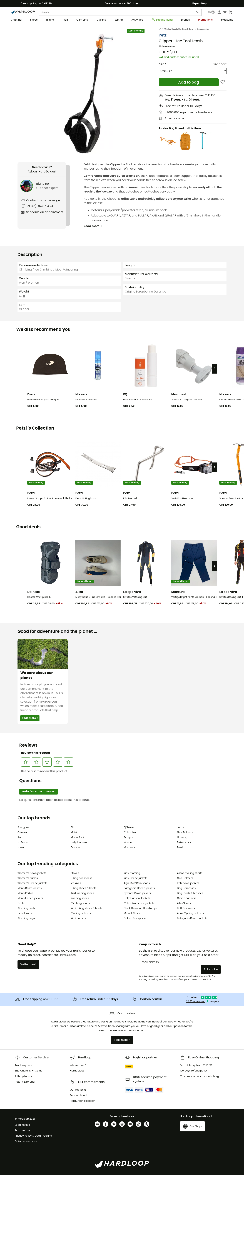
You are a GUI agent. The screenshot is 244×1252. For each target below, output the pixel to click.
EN (209, 12)
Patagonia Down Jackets (192, 918)
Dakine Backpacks (135, 918)
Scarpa (128, 837)
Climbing (82, 20)
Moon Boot (77, 837)
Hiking (50, 20)
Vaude (128, 842)
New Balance (185, 832)
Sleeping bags (26, 918)
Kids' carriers (78, 918)
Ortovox (22, 832)
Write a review (167, 46)
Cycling (101, 20)
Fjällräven (129, 827)
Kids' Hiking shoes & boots (86, 908)
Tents (21, 903)
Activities (137, 20)
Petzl (163, 35)
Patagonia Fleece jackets (139, 888)
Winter (119, 20)
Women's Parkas (28, 878)
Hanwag (182, 837)
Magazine (227, 20)
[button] (88, 93)
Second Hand (164, 20)
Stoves (75, 873)
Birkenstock (184, 842)
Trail (65, 20)
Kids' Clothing (132, 873)
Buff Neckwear (186, 908)
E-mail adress (149, 962)
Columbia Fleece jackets (139, 903)
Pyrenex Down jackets (137, 893)
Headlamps (25, 913)
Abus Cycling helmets (190, 913)
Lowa (21, 847)
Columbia (130, 832)
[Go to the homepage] (161, 29)
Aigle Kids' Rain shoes (137, 883)
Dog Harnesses (186, 888)
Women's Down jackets (32, 873)
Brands (185, 20)
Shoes (34, 20)
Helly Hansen (79, 842)
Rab (20, 837)
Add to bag (188, 82)
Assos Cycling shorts (189, 873)
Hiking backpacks (81, 878)
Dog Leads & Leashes (190, 893)
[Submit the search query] (198, 12)
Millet (74, 832)
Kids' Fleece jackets (135, 878)
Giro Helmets (185, 878)
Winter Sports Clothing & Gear (179, 29)
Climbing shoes (80, 903)
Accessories (203, 29)
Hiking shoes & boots (83, 888)
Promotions (205, 20)
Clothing (16, 20)
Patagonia (24, 827)
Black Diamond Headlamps (140, 908)
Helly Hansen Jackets (137, 898)
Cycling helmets (81, 913)
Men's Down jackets (30, 888)
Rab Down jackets (188, 883)
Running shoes (80, 898)
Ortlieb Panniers (186, 898)
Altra (73, 827)
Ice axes (76, 883)
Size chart (219, 64)
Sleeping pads (26, 908)
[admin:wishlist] (222, 82)
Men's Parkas (25, 893)
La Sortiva (23, 842)
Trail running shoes (82, 893)
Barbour (76, 847)
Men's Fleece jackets (30, 898)
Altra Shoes (184, 903)
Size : (162, 64)
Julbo (180, 827)
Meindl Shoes (132, 913)
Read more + (93, 226)
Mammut (129, 847)
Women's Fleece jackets (32, 883)
